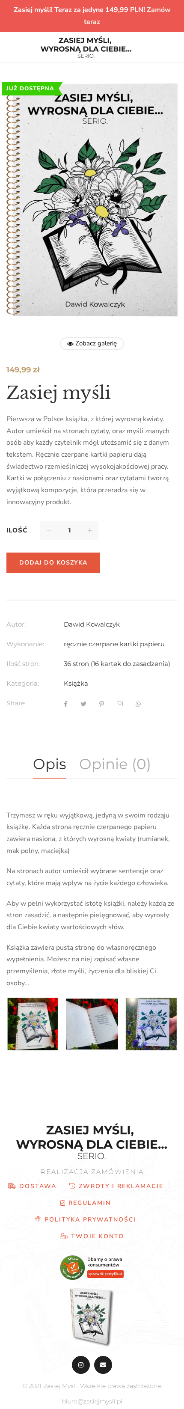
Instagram (81, 1365)
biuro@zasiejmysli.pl (92, 1401)
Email (103, 1365)
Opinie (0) (115, 764)
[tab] (49, 764)
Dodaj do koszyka (53, 563)
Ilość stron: (23, 664)
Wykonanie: (25, 644)
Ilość (16, 530)
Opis (49, 764)
